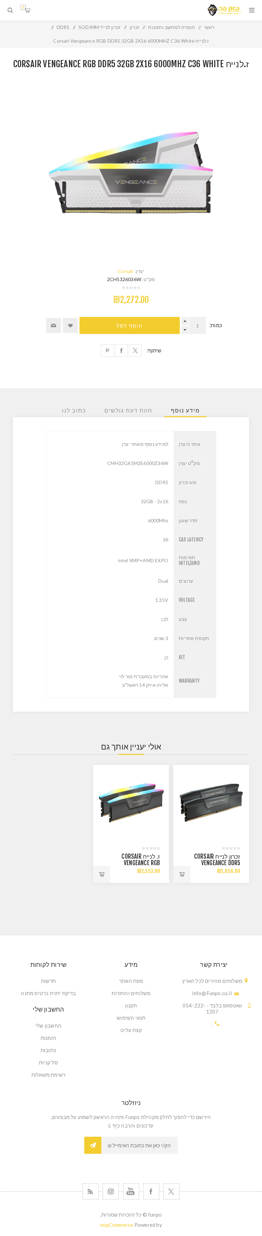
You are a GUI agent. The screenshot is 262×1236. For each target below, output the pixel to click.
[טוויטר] (171, 1191)
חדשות (48, 981)
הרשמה (92, 1145)
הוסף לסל (129, 325)
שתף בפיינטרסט (107, 350)
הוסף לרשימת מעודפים (70, 325)
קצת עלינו (131, 1030)
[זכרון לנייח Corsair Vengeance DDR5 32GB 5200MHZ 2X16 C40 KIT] (211, 802)
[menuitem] (131, 981)
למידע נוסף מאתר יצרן (145, 444)
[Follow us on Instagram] (111, 1191)
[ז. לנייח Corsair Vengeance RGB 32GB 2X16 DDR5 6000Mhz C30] (131, 802)
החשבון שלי (48, 1025)
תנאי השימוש (131, 1018)
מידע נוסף (185, 410)
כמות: (215, 325)
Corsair (125, 271)
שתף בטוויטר (135, 350)
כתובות (48, 1050)
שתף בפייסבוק (121, 350)
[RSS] (91, 1191)
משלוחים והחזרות (131, 993)
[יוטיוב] (131, 1191)
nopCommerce (116, 1225)
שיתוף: (154, 350)
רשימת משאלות (48, 1075)
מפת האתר (131, 981)
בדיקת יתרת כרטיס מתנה (48, 993)
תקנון (131, 1005)
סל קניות (23, 7)
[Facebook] (151, 1191)
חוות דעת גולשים (128, 410)
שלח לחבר (53, 325)
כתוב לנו (74, 410)
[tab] (185, 410)
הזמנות (48, 1038)
